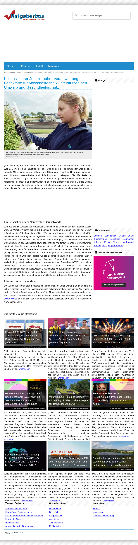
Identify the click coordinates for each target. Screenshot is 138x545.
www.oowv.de (10, 299)
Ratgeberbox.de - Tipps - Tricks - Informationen (24, 14)
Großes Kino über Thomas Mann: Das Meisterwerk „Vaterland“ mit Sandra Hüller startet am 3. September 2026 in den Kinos (23, 398)
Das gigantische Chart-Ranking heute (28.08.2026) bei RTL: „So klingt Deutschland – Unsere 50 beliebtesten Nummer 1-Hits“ (22, 460)
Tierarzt (116, 242)
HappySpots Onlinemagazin (18, 512)
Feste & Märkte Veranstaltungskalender (24, 516)
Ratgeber (25, 66)
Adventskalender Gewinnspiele (20, 526)
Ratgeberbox (10, 73)
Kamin (107, 242)
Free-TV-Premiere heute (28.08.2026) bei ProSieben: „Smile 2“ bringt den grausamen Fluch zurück (112, 398)
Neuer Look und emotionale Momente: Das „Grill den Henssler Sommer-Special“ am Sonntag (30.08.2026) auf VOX (67, 337)
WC (104, 245)
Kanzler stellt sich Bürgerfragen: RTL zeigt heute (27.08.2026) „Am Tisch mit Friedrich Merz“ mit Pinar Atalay (69, 462)
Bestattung (115, 239)
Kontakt (39, 66)
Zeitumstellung (56, 523)
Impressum (53, 66)
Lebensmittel (111, 236)
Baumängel (128, 239)
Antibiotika (54, 519)
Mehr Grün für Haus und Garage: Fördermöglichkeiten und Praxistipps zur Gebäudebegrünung (68, 400)
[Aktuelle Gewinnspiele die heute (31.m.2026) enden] (114, 289)
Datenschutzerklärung (103, 516)
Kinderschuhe (100, 239)
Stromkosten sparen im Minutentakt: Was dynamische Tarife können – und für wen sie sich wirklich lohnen (112, 462)
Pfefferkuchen (12, 523)
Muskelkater (55, 526)
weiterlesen (24, 369)
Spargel (110, 245)
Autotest (97, 245)
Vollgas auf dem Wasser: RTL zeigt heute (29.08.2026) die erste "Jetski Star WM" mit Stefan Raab (112, 339)
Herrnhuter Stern (13, 519)
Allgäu (122, 236)
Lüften (131, 236)
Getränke (98, 236)
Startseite (11, 66)
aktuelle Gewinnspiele (16, 509)
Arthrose (98, 242)
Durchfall (53, 512)
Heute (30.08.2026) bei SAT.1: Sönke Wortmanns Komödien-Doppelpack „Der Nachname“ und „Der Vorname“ (23, 337)
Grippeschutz (55, 516)
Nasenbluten (55, 509)
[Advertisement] (69, 42)
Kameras (118, 245)
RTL (88, 347)
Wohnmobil (128, 242)
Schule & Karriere (23, 73)
